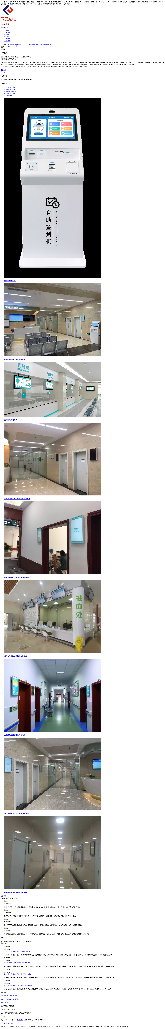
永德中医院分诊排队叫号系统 (16, 44)
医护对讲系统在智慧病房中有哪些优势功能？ (18, 963)
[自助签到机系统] (52, 277)
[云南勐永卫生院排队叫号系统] (52, 731)
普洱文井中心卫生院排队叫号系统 (16, 577)
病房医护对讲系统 (9, 89)
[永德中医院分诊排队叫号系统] (52, 355)
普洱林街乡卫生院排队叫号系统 (15, 892)
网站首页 (7, 30)
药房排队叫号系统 (45, 44)
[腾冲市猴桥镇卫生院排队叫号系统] (52, 810)
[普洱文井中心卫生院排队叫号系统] (52, 573)
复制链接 (20, 1020)
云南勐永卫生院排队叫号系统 (14, 735)
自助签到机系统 (10, 281)
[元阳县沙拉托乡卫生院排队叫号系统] (52, 495)
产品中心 (7, 34)
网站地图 (3, 1002)
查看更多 (3, 70)
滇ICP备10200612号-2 (7, 1023)
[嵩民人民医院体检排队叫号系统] (52, 652)
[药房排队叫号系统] (52, 416)
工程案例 (7, 39)
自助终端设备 (8, 95)
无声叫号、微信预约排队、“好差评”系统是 (17, 951)
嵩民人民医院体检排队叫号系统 (15, 656)
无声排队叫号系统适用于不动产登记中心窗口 (18, 974)
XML (8, 1002)
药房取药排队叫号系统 (33, 44)
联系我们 (7, 41)
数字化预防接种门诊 (10, 91)
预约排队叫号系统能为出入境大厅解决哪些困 (18, 985)
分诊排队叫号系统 (9, 87)
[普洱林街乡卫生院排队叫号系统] (52, 888)
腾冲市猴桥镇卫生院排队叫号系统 (16, 814)
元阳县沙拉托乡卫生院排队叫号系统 (17, 499)
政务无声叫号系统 (9, 93)
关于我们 (7, 32)
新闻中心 (7, 36)
